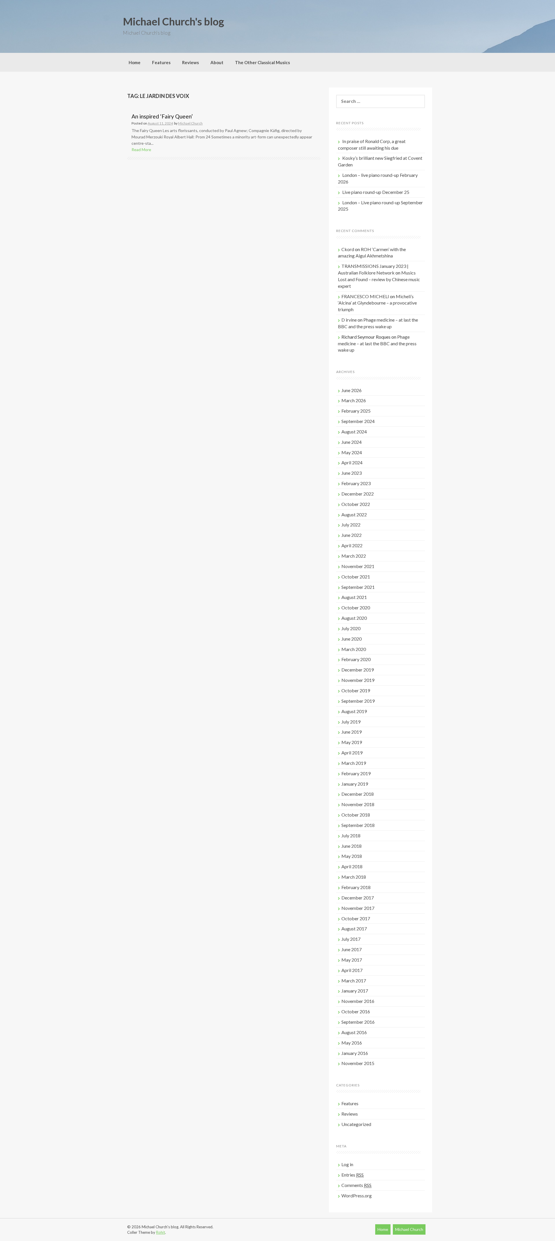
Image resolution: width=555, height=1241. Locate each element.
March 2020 (353, 649)
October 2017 (355, 918)
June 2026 (351, 390)
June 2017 (351, 949)
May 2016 (351, 1042)
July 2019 (350, 721)
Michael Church (190, 123)
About (216, 62)
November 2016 (357, 1001)
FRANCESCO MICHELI (365, 296)
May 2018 (351, 856)
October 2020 (355, 607)
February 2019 (356, 773)
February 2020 (356, 659)
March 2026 (353, 400)
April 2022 (351, 545)
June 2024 (351, 442)
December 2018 (357, 794)
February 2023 (356, 483)
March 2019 (353, 763)
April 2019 (351, 752)
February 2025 (356, 410)
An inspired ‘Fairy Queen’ (162, 116)
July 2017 (350, 939)
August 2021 (354, 597)
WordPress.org (356, 1195)
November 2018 (357, 804)
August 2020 (354, 618)
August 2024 (354, 431)
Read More (141, 149)
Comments (356, 1185)
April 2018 (351, 866)
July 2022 (350, 524)
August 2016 (354, 1032)
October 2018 (355, 814)
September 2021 (358, 587)
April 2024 (351, 462)
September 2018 (358, 825)
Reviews (190, 62)
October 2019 (355, 690)
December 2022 (357, 493)
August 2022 (354, 514)
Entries (352, 1174)
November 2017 (357, 908)
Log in (347, 1164)
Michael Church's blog (173, 21)
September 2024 (358, 421)
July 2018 (350, 835)
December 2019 (357, 669)
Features (161, 62)
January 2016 (354, 1053)
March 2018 (353, 877)
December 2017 (357, 897)
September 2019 (358, 701)
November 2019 (357, 680)
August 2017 (354, 928)
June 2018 (351, 846)
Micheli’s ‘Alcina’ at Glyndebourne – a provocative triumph (377, 303)
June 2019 (351, 731)
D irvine (349, 319)
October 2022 (355, 504)
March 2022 (353, 556)
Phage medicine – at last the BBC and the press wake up (377, 343)
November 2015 (357, 1063)
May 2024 (351, 452)
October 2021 (355, 576)
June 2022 (351, 535)
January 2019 (354, 783)
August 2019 (354, 711)
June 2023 (351, 473)
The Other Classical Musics (262, 62)
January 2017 (354, 990)
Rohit (160, 1232)
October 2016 (355, 1011)
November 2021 (357, 566)
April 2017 (351, 970)
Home (134, 62)
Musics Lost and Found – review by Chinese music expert (379, 279)
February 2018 (356, 887)
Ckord (347, 249)
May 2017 (351, 959)
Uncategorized (356, 1124)
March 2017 (353, 980)
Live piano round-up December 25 (375, 192)
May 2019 (351, 742)
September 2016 (358, 1022)
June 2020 (351, 638)
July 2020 (350, 628)
